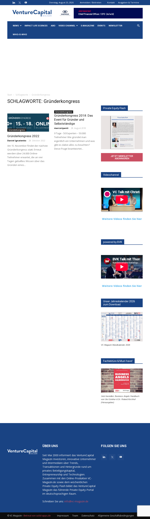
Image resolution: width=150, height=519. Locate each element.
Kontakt (111, 2)
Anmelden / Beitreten (90, 2)
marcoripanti (61, 128)
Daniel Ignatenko (16, 140)
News (16, 25)
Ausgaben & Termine (128, 2)
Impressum (63, 515)
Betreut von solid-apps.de (37, 515)
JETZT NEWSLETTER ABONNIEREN (122, 157)
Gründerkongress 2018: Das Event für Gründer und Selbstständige (73, 119)
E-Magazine (87, 25)
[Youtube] (26, 2)
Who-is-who (20, 34)
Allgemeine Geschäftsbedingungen (116, 515)
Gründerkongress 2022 (23, 136)
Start (9, 94)
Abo (53, 25)
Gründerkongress (16, 130)
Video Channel (67, 25)
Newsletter (115, 25)
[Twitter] (19, 2)
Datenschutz (88, 515)
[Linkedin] (13, 2)
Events (101, 25)
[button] (138, 25)
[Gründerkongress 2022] (28, 123)
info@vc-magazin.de (76, 501)
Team (75, 515)
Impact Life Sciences (36, 25)
